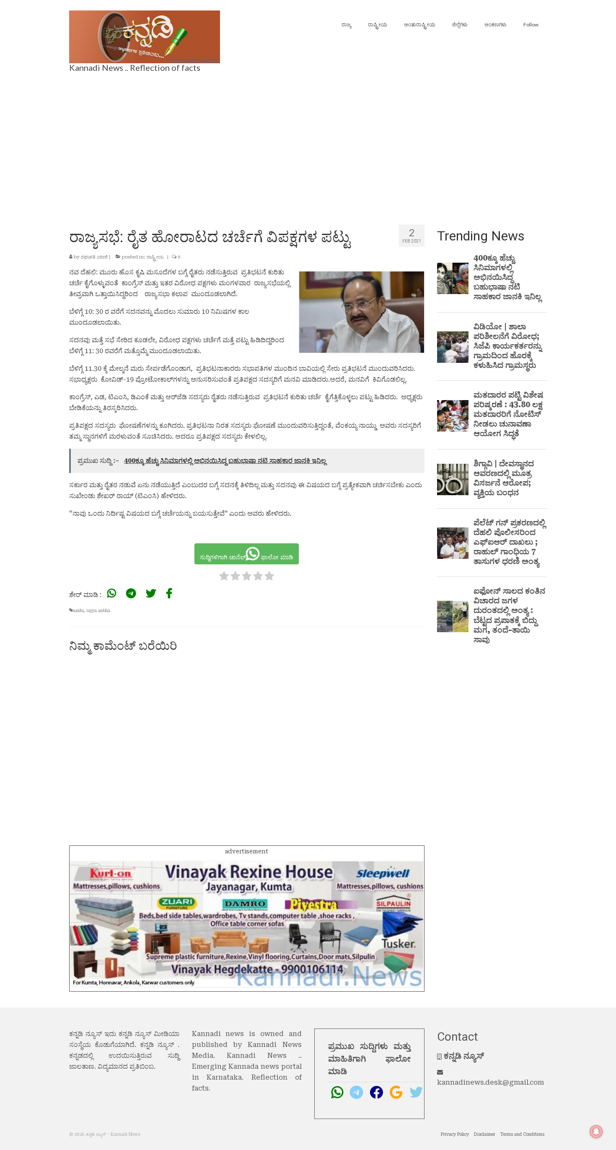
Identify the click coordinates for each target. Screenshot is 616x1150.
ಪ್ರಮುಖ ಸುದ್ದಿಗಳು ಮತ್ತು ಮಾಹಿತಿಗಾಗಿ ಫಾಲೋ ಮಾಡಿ (369, 1058)
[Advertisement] (308, 143)
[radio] (224, 577)
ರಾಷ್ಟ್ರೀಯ (155, 257)
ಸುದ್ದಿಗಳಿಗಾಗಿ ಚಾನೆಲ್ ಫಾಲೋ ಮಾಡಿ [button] (246, 557)
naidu (78, 610)
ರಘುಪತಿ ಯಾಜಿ (94, 257)
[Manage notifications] (596, 1131)
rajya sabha (98, 610)
